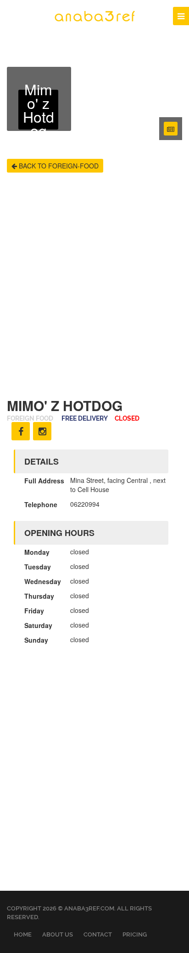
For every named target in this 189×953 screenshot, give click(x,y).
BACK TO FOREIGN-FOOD (58, 165)
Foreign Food (30, 418)
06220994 (85, 504)
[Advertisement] (94, 285)
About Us (57, 934)
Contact (97, 934)
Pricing (134, 934)
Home (23, 934)
